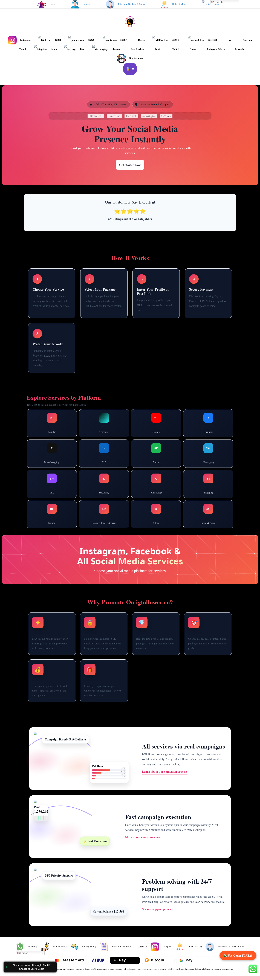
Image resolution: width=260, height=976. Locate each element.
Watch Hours (144, 428)
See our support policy (156, 909)
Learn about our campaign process (164, 771)
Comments (169, 412)
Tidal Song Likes (93, 523)
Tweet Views (44, 459)
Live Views (62, 436)
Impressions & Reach (52, 428)
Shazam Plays (116, 523)
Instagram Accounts (208, 511)
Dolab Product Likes (156, 519)
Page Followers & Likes (208, 424)
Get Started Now (130, 165)
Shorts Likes (166, 420)
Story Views (45, 420)
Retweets (62, 459)
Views (106, 420)
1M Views (156, 436)
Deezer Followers (104, 515)
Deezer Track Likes (104, 507)
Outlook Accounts (208, 503)
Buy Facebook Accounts (208, 432)
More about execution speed (143, 837)
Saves (61, 420)
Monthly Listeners (156, 459)
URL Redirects (156, 511)
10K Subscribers (166, 428)
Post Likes (112, 455)
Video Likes (218, 416)
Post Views (221, 455)
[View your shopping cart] (130, 69)
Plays (164, 451)
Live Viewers (60, 481)
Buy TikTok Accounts (104, 428)
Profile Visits (43, 436)
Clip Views (52, 489)
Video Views (198, 416)
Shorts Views (146, 420)
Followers (91, 420)
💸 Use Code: (238, 955)
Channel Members (199, 455)
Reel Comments (61, 412)
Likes (119, 420)
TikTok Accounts (208, 527)
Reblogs (208, 489)
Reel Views (40, 412)
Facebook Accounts (208, 519)
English (24, 953)
